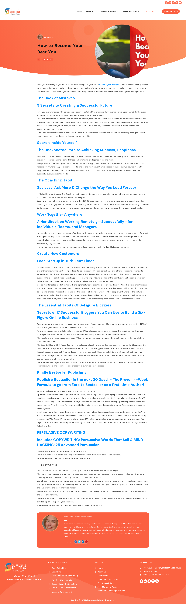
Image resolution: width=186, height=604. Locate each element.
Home (100, 568)
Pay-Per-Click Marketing (63, 580)
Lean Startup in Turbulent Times (65, 260)
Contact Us (103, 575)
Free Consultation (106, 583)
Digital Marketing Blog (108, 579)
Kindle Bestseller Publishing (62, 372)
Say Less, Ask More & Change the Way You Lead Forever (86, 187)
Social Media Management (64, 587)
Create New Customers (58, 253)
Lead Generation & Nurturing (65, 575)
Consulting (56, 572)
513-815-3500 (150, 571)
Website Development (62, 592)
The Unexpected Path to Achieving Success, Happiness (86, 149)
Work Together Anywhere (59, 214)
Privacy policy (109, 600)
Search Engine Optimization (64, 584)
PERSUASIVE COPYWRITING (61, 432)
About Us (102, 572)
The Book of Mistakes (56, 98)
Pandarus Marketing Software (111, 590)
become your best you (109, 84)
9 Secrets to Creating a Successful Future (74, 105)
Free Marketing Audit (107, 587)
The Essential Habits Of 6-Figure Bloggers (74, 305)
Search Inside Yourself (57, 142)
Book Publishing (59, 568)
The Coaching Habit (54, 180)
